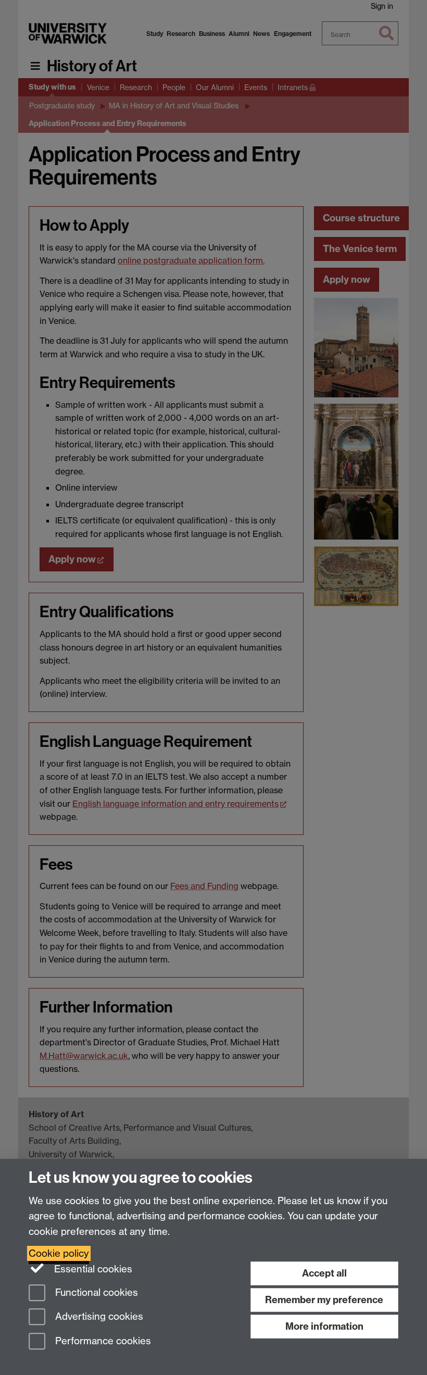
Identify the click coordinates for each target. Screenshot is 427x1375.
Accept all (324, 1273)
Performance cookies (102, 1341)
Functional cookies (95, 1292)
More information (324, 1326)
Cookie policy (59, 1253)
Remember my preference (324, 1300)
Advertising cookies (98, 1317)
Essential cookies (92, 1269)
